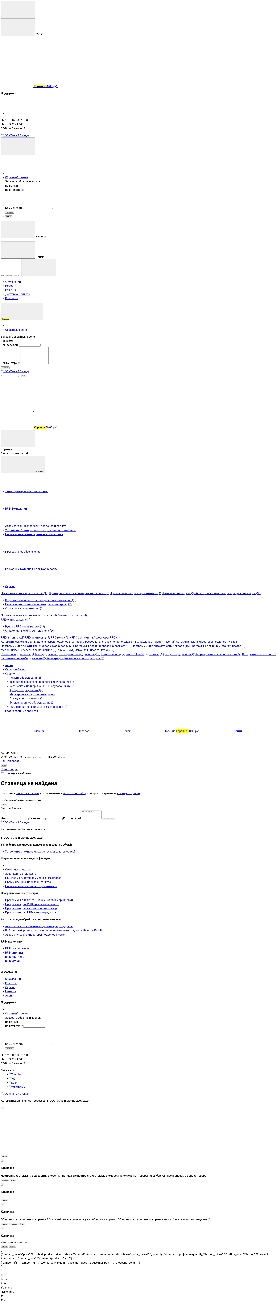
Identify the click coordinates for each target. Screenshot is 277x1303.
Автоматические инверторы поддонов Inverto (35, 934)
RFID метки (12, 961)
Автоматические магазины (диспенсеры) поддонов (39, 926)
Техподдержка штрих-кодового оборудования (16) (67, 654)
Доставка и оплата (17, 294)
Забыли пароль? (11, 760)
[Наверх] (17, 748)
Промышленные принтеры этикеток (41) (136, 593)
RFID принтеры (15, 956)
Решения (11, 290)
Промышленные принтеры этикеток (28, 882)
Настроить (5, 1180)
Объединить (14, 1224)
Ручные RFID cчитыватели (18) (25, 626)
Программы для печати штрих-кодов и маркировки (39, 900)
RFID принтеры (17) (37, 637)
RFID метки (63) (61, 637)
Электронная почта (13, 756)
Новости (10, 285)
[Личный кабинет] (17, 392)
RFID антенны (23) (12, 637)
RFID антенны (14, 952)
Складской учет (15, 669)
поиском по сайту (74, 793)
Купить (4, 805)
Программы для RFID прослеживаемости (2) (102, 645)
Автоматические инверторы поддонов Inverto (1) (208, 641)
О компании (13, 281)
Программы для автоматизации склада (31, 908)
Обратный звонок (16, 177)
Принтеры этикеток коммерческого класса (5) (79, 593)
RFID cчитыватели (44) (15, 619)
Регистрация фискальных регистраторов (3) (75, 658)
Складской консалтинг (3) (259, 654)
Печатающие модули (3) (179, 593)
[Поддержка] (18, 146)
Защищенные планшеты (21, 873)
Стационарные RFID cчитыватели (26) (30, 630)
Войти (4, 765)
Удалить (12, 1246)
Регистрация (9, 769)
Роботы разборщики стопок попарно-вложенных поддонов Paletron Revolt (53, 930)
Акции (9, 665)
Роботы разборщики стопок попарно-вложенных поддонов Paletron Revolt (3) (125, 641)
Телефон (34, 818)
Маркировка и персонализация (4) (218, 654)
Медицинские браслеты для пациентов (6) (28, 650)
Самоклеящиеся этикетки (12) (94, 650)
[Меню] (18, 9)
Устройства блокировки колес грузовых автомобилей (40, 851)
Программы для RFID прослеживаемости (32, 904)
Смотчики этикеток (18, 869)
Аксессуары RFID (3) (106, 637)
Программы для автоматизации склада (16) (161, 645)
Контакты (11, 298)
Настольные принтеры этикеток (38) (24, 593)
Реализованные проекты (21, 711)
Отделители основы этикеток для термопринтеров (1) (40, 600)
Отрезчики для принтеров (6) (24, 608)
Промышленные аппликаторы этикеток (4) (29, 615)
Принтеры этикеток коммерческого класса (33, 877)
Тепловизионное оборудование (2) (23, 658)
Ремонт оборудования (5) (17, 654)
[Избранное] (50, 410)
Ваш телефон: (14, 189)
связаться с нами (27, 793)
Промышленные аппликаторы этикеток (31, 886)
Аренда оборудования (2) (179, 654)
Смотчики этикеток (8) (72, 615)
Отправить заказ (108, 819)
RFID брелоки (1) (82, 637)
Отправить (9, 212)
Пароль (54, 756)
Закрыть (8, 216)
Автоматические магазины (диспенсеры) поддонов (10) (37, 641)
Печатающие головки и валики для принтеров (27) (38, 604)
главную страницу (129, 793)
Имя (3, 818)
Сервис (10, 673)
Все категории (39, 471)
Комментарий (72, 818)
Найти (24, 376)
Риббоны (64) (65, 650)
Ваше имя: (12, 185)
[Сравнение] (17, 410)
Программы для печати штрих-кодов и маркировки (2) (37, 645)
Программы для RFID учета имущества (30, 912)
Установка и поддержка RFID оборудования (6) (131, 654)
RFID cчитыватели (17, 948)
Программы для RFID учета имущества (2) (217, 645)
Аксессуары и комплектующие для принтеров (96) (228, 593)
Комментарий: (15, 207)
